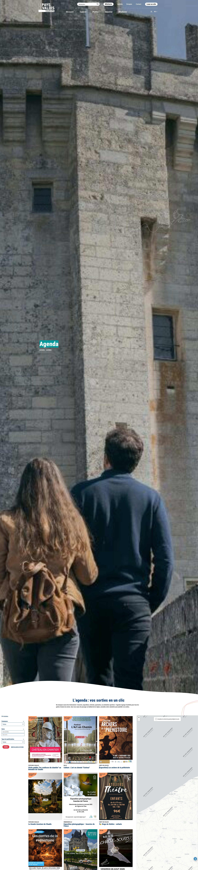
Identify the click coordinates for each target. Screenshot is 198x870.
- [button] (138, 720)
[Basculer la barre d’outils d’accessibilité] (195, 859)
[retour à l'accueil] (46, 8)
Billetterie (108, 4)
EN (155, 13)
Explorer (83, 12)
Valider (6, 747)
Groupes (129, 4)
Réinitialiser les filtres (17, 747)
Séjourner (108, 12)
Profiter (96, 12)
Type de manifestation (8, 739)
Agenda (120, 4)
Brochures (123, 12)
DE (155, 15)
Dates (3, 729)
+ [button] (138, 717)
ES (155, 17)
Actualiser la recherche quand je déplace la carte (168, 719)
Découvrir (70, 12)
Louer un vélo (151, 4)
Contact (138, 4)
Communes (5, 721)
